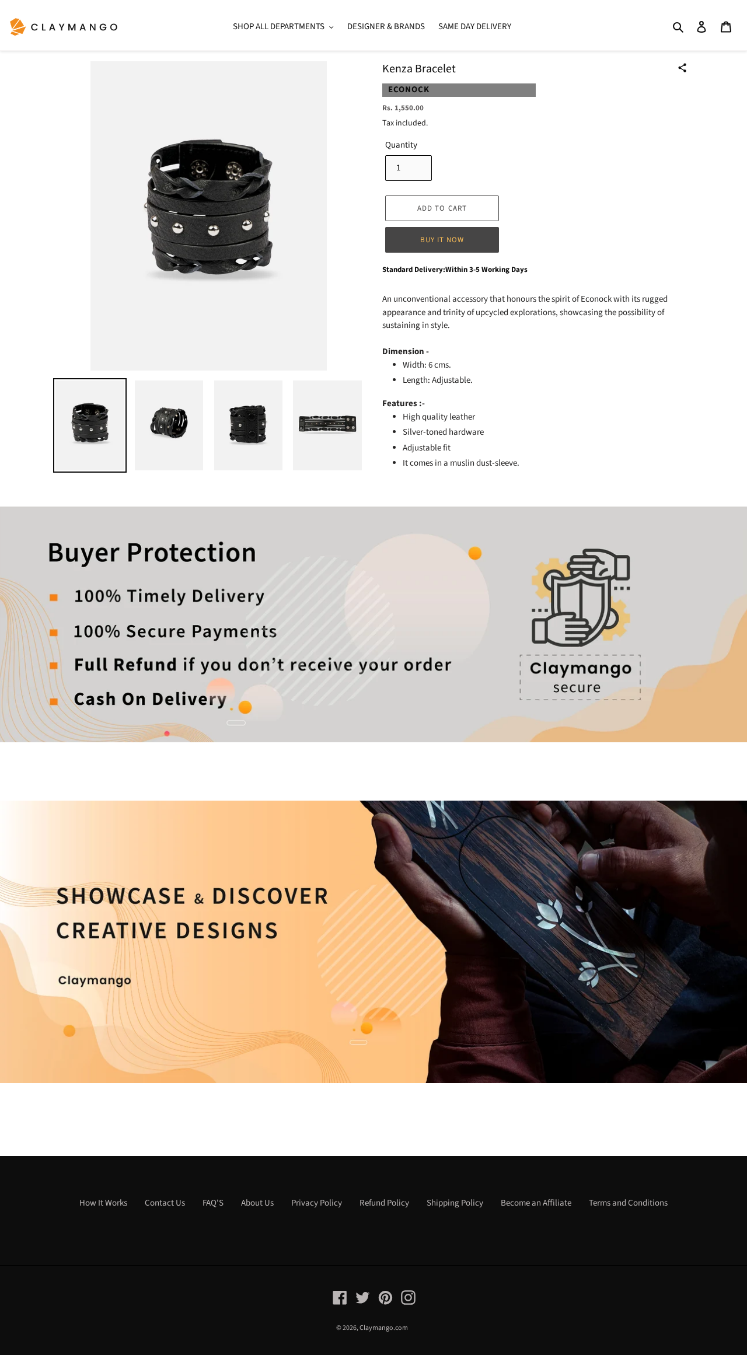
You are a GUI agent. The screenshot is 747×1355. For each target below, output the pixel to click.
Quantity (401, 145)
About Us (257, 1203)
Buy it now (442, 240)
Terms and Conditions (628, 1203)
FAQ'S (213, 1203)
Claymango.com (383, 1328)
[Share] (682, 67)
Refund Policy (384, 1203)
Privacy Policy (316, 1203)
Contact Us (165, 1203)
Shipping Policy (455, 1203)
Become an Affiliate (536, 1203)
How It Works (103, 1203)
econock (409, 89)
